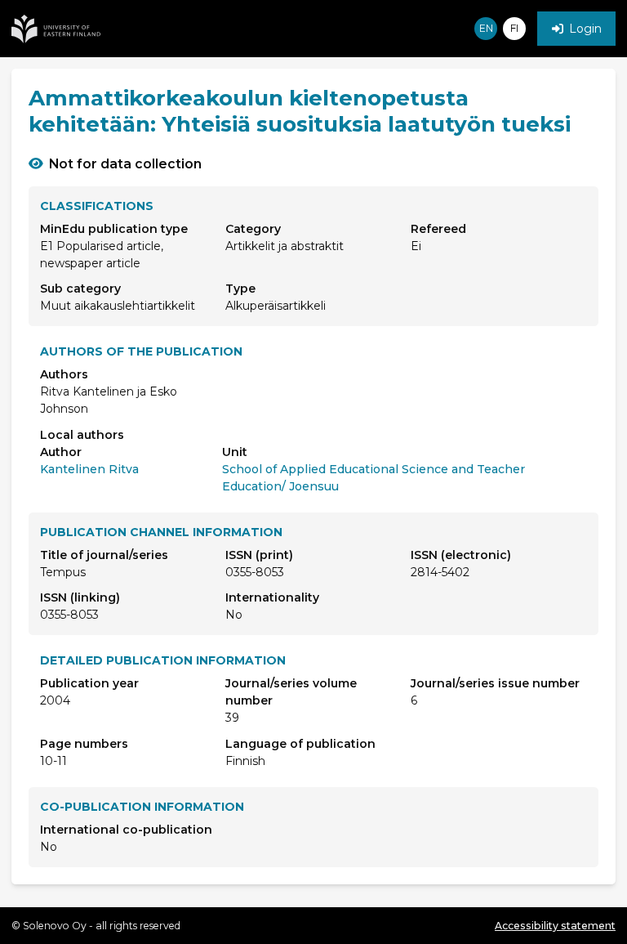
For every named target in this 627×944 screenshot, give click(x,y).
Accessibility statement (555, 925)
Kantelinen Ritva (89, 469)
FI (514, 28)
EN (486, 28)
